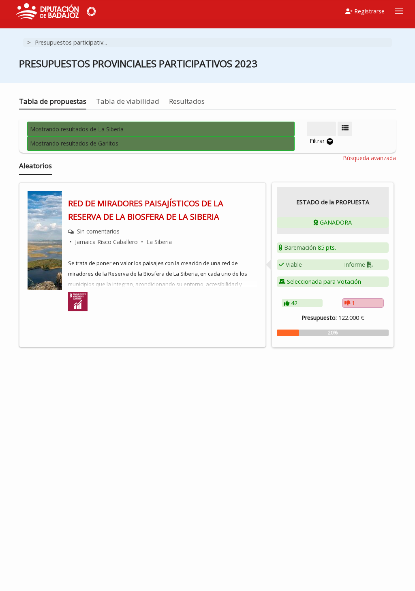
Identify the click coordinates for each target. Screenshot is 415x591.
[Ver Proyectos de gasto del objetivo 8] (78, 301)
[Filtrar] (321, 129)
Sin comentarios (98, 231)
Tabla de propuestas (52, 101)
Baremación (300, 247)
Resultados (187, 101)
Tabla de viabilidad (127, 101)
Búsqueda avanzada (369, 158)
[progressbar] (333, 333)
